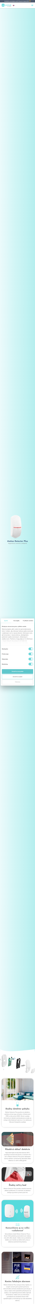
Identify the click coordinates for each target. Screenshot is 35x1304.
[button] (13, 5)
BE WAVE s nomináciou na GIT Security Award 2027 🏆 (17, 1)
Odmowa (17, 682)
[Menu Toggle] (32, 5)
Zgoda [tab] (6, 620)
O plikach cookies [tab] (28, 620)
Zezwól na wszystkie (17, 671)
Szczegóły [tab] (16, 620)
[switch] (30, 654)
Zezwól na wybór (17, 676)
